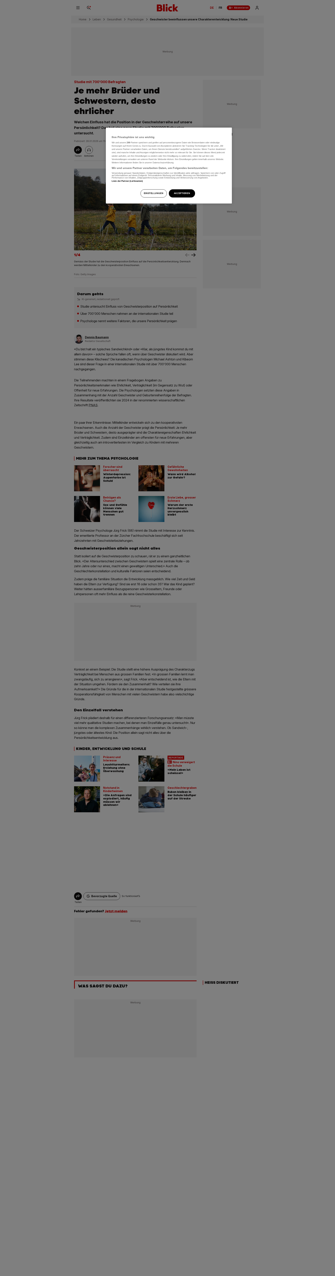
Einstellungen (153, 193)
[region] (169, 166)
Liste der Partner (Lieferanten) (127, 181)
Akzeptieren (182, 193)
